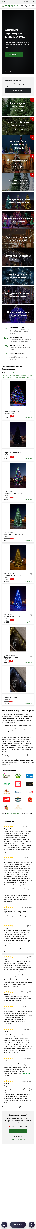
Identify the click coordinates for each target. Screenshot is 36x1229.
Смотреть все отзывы (10, 1107)
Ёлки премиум (6, 375)
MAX (12, 1139)
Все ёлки (29, 377)
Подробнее (13, 54)
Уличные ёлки (6, 377)
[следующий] (10, 72)
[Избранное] (22, 6)
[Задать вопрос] (32, 1225)
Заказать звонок (18, 1131)
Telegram (19, 1139)
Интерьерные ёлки (19, 377)
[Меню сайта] (33, 6)
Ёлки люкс (16, 375)
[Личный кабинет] (29, 6)
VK (24, 1139)
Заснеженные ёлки (27, 375)
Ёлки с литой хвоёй (19, 373)
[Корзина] (26, 6)
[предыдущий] (5, 72)
